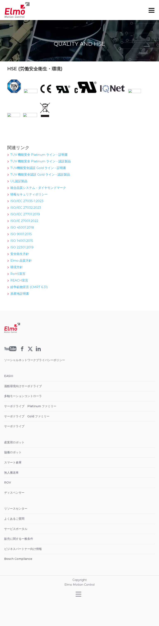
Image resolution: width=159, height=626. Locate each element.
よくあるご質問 (14, 519)
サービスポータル (15, 529)
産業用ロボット (14, 442)
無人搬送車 (11, 472)
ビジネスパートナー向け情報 (23, 549)
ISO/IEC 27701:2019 (25, 214)
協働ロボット (13, 452)
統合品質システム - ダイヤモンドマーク (38, 188)
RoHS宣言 (17, 274)
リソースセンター (15, 508)
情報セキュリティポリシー (29, 194)
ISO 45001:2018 (22, 227)
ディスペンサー (14, 492)
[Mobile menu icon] (151, 10)
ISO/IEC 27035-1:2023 (26, 201)
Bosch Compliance (18, 559)
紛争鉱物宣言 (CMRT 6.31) (29, 287)
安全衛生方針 (19, 254)
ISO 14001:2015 (21, 241)
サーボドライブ (14, 426)
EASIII (8, 376)
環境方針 (16, 267)
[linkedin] (38, 350)
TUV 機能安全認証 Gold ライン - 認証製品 (40, 174)
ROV (7, 482)
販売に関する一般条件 (18, 539)
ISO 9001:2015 (21, 234)
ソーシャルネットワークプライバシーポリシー (34, 360)
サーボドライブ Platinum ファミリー (30, 406)
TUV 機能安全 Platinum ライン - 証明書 (39, 155)
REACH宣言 (19, 280)
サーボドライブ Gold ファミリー (26, 416)
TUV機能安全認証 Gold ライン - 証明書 (38, 168)
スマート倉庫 (13, 462)
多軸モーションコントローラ (23, 396)
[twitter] (30, 350)
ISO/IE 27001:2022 (24, 221)
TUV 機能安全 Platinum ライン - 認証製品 (40, 161)
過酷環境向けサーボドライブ (23, 386)
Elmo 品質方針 (21, 260)
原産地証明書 (19, 294)
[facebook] (22, 350)
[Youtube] (10, 350)
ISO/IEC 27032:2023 (25, 207)
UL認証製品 (18, 181)
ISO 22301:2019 (22, 247)
